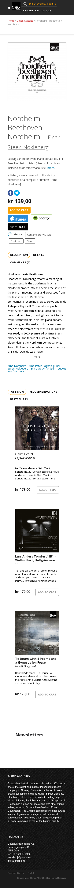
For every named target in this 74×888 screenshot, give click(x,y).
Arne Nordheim (17, 366)
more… (51, 168)
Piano (30, 241)
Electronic (16, 241)
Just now (17, 391)
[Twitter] (17, 193)
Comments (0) (20, 262)
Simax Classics (25, 20)
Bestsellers (19, 399)
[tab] (19, 255)
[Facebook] (10, 193)
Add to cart (19, 210)
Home (11, 20)
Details (38, 255)
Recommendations (43, 391)
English (31, 873)
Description (19, 255)
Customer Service (16, 873)
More (37, 356)
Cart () (43, 10)
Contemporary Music (39, 234)
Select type (47, 490)
